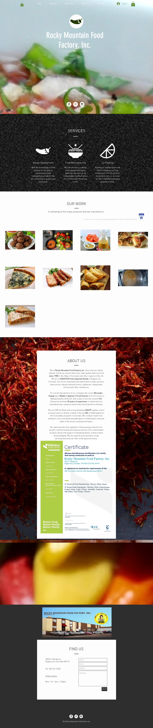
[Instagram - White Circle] (82, 104)
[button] (22, 4)
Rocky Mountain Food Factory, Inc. (75, 40)
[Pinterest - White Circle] (75, 104)
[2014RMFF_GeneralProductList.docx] (141, 217)
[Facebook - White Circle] (69, 104)
